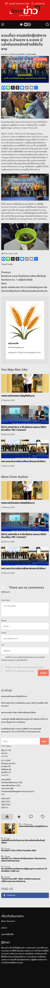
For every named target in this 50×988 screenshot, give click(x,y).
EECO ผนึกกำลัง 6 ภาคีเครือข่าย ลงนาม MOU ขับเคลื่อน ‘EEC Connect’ (23, 428)
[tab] (7, 817)
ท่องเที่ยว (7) (6, 772)
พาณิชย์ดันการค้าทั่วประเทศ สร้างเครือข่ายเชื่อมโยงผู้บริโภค (23, 841)
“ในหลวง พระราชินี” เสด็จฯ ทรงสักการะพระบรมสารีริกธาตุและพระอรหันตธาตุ (20, 880)
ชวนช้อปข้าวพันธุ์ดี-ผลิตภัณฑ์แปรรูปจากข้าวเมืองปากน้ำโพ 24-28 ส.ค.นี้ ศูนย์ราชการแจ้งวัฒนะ (24, 720)
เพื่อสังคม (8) (6, 769)
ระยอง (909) (6, 779)
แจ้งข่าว (4, 927)
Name (3, 620)
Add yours (5, 592)
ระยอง (10, 264)
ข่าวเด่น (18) (6, 766)
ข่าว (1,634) (5, 760)
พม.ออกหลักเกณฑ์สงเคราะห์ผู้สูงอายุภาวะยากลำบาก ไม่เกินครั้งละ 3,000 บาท (24, 870)
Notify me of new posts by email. (19, 671)
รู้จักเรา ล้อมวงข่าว (8, 921)
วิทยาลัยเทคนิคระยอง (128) (11, 782)
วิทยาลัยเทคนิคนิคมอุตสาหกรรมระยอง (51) (17, 791)
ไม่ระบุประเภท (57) (8, 763)
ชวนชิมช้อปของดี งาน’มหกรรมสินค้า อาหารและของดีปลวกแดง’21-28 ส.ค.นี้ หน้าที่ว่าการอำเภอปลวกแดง (21, 730)
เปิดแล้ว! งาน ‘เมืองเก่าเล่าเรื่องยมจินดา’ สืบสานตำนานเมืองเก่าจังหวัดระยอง (23, 859)
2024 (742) (5, 804)
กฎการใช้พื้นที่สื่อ (7, 934)
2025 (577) (5, 801)
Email (3, 632)
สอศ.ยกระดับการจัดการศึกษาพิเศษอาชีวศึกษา (23, 461)
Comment (5, 600)
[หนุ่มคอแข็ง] (25, 320)
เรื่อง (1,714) (6, 750)
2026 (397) (5, 798)
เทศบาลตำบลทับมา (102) (10, 785)
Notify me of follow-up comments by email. (24, 667)
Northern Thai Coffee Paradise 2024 (18, 850)
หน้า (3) (4, 753)
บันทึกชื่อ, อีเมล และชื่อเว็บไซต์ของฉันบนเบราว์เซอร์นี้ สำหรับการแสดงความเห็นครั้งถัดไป (23, 659)
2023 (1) (4, 807)
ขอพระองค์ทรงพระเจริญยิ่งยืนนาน (18, 396)
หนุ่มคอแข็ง (31, 54)
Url (2, 645)
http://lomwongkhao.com (16, 347)
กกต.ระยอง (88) (7, 788)
